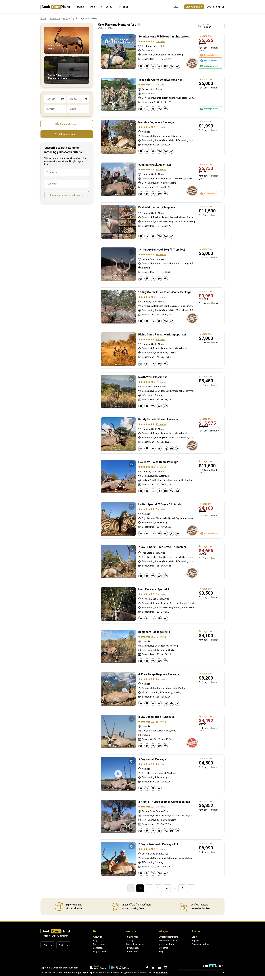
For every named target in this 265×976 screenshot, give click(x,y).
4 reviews (160, 84)
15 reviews (161, 722)
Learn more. (162, 972)
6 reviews (160, 41)
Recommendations (168, 940)
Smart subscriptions (168, 937)
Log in (210, 6)
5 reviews (161, 127)
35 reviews (161, 169)
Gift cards (163, 948)
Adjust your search (68, 134)
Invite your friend (167, 944)
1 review (160, 764)
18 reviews (161, 254)
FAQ (161, 951)
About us (97, 937)
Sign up (220, 6)
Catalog (129, 940)
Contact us (98, 948)
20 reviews (161, 424)
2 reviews (160, 339)
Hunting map (132, 937)
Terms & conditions (135, 944)
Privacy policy (132, 948)
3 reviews (161, 297)
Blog (95, 940)
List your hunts (194, 6)
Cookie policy (132, 951)
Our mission (99, 944)
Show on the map (68, 124)
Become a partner (200, 944)
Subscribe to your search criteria (66, 195)
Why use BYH (99, 951)
